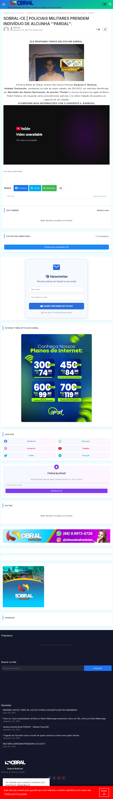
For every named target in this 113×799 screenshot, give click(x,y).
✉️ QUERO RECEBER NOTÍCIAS (56, 306)
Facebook (22, 188)
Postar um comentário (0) (56, 247)
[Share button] (60, 188)
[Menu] (3, 4)
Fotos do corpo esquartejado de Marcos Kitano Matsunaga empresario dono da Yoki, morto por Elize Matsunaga (54, 718)
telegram (86, 455)
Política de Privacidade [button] (15, 794)
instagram (31, 448)
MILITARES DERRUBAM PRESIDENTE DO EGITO (24, 744)
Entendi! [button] (104, 792)
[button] (104, 4)
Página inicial (9, 13)
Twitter (37, 188)
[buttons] (49, 778)
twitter (31, 455)
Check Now (22, 785)
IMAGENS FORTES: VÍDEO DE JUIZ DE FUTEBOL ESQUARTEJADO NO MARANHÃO (40, 710)
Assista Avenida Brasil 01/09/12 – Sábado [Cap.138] (26, 727)
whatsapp (86, 441)
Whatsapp (50, 188)
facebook (31, 441)
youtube (85, 448)
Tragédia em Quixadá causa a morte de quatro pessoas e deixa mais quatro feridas (41, 735)
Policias (20, 13)
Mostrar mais (103, 210)
